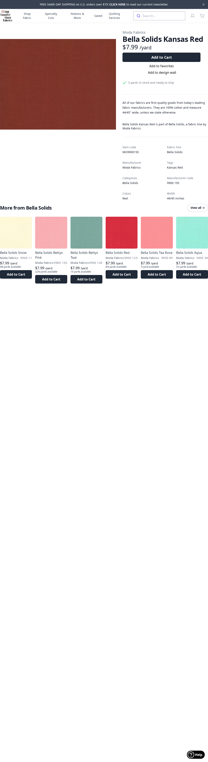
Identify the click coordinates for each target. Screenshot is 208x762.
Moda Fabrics (133, 32)
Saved (98, 16)
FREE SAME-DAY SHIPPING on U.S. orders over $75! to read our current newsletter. (104, 4)
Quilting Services (114, 16)
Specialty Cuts (51, 16)
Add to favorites (161, 66)
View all (198, 208)
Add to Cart (161, 57)
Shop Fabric (27, 16)
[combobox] (159, 15)
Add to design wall (162, 72)
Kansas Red (175, 167)
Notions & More (77, 16)
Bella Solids (175, 152)
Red (125, 198)
